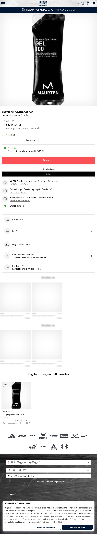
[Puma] (33, 446)
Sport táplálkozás (20, 115)
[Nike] (85, 436)
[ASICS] (22, 436)
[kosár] (93, 3)
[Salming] (43, 446)
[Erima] (43, 436)
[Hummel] (53, 436)
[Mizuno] (74, 436)
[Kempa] (64, 436)
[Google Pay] (48, 174)
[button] (48, 220)
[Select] (53, 446)
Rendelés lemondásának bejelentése (48, 481)
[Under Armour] (64, 446)
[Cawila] (33, 436)
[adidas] (11, 436)
